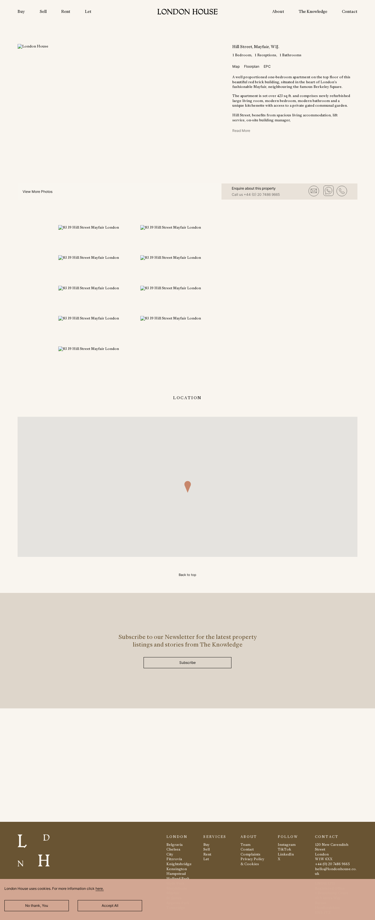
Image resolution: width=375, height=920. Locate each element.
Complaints (250, 854)
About (278, 11)
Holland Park (178, 878)
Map (236, 66)
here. (100, 888)
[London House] (187, 12)
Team (245, 844)
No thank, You (36, 905)
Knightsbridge (179, 864)
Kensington (176, 869)
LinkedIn (286, 854)
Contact (349, 11)
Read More (241, 130)
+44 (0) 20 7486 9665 (262, 194)
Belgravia (174, 844)
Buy (21, 11)
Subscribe (187, 662)
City (169, 854)
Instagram (287, 844)
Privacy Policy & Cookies (252, 861)
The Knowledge (313, 11)
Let (88, 11)
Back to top (187, 575)
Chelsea (173, 849)
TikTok (284, 849)
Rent (65, 11)
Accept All (110, 905)
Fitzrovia (174, 859)
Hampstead (176, 873)
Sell (43, 11)
